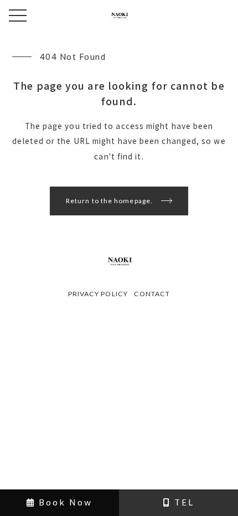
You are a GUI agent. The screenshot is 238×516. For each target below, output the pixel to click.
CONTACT (152, 294)
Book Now (63, 502)
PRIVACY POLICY (98, 294)
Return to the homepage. (109, 201)
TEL (182, 502)
